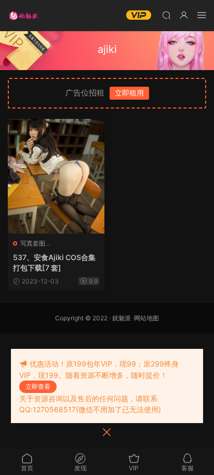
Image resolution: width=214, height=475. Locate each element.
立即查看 (37, 386)
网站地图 (146, 318)
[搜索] (166, 15)
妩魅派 (121, 318)
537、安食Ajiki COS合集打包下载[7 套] (54, 262)
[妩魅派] (23, 15)
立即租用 (129, 92)
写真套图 (32, 243)
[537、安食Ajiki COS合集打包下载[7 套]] (56, 176)
